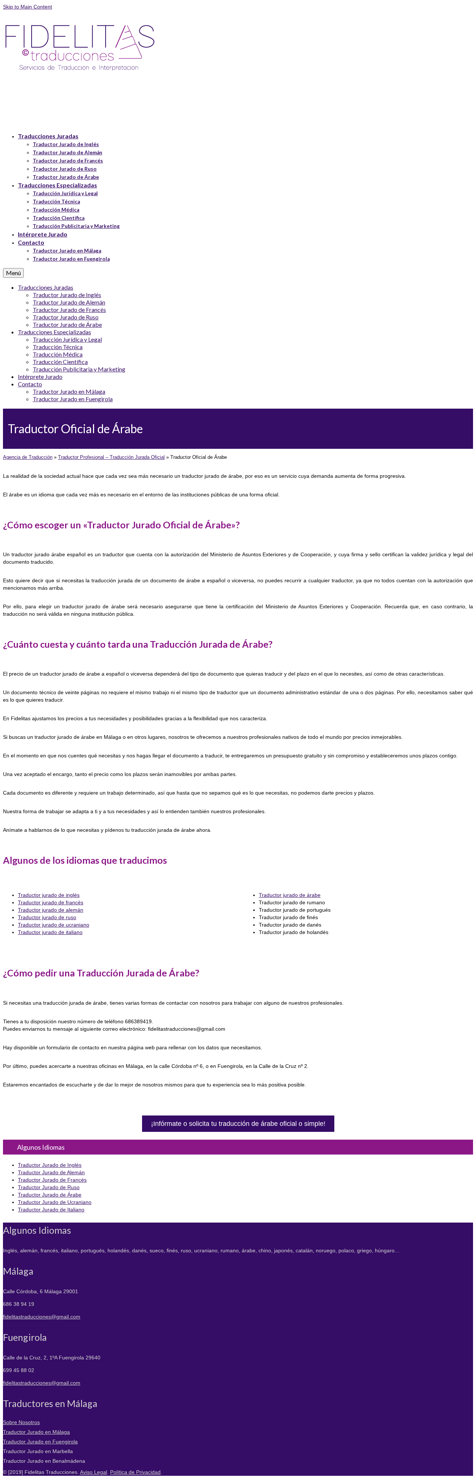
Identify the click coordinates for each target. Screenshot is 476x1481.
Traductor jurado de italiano (50, 932)
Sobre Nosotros (21, 1422)
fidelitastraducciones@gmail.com (41, 1317)
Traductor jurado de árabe (290, 895)
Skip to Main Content (27, 7)
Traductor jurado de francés (50, 902)
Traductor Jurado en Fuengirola (40, 1442)
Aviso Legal (93, 1472)
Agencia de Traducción (27, 457)
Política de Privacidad (135, 1472)
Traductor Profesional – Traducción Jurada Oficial (111, 457)
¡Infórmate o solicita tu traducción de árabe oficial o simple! (238, 1123)
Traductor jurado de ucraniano (53, 925)
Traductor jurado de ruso (47, 917)
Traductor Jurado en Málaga (36, 1432)
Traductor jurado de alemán (50, 910)
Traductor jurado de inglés (49, 895)
